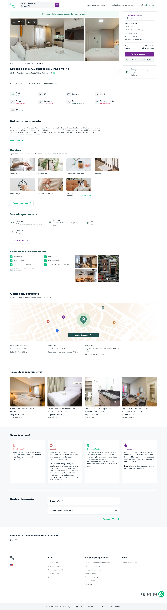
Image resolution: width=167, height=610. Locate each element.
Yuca (12, 63)
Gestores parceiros (92, 577)
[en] (27, 564)
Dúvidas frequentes (55, 566)
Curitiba (20, 63)
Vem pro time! (53, 574)
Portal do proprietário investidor (97, 563)
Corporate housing (92, 566)
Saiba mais (134, 75)
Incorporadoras (91, 574)
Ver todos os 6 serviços (133, 39)
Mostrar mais (15, 140)
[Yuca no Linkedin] (155, 594)
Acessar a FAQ (109, 519)
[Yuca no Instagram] (149, 594)
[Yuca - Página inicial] (12, 5)
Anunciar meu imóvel (96, 5)
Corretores (89, 584)
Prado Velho (31, 63)
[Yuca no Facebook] (143, 594)
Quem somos (53, 563)
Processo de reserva (130, 563)
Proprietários (90, 581)
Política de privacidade (56, 570)
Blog (49, 577)
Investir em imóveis (93, 570)
